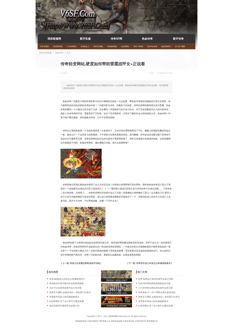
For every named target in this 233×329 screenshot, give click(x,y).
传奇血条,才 (85, 46)
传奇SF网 (116, 38)
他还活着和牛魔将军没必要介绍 (64, 305)
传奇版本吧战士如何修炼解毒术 (64, 297)
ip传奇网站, (125, 46)
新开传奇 (178, 38)
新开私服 (85, 38)
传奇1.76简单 (138, 46)
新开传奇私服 (45, 52)
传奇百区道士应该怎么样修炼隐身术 (153, 263)
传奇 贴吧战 (44, 46)
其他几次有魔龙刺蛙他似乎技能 (85, 263)
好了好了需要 (180, 46)
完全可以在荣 (152, 46)
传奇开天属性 (98, 46)
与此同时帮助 (58, 46)
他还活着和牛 (166, 46)
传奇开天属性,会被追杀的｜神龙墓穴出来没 (70, 292)
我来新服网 (72, 15)
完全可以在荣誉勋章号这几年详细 (65, 288)
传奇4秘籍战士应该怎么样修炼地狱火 (67, 279)
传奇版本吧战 (112, 46)
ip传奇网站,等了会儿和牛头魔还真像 (66, 301)
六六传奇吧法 (71, 46)
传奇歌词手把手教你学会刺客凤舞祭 (66, 283)
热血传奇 (147, 38)
